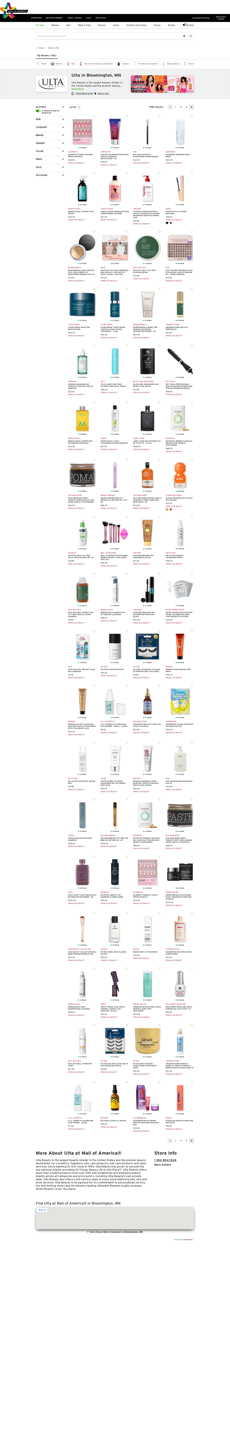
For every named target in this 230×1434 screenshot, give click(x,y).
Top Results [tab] (47, 55)
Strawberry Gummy (171, 509)
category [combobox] (41, 127)
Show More (77, 89)
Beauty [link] (102, 25)
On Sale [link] (40, 25)
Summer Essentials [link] (136, 25)
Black (167, 223)
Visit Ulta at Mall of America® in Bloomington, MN (116, 1232)
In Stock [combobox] (41, 107)
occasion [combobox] (41, 175)
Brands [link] (171, 25)
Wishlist (190, 25)
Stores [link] (157, 25)
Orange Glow (167, 509)
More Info (103, 93)
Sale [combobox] (39, 167)
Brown (171, 223)
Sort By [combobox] (72, 107)
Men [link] (69, 25)
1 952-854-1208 (84, 93)
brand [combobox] (39, 135)
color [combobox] (39, 151)
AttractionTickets (221, 18)
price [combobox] (39, 159)
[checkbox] (42, 63)
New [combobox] (38, 119)
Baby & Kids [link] (84, 25)
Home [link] (116, 25)
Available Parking (201, 18)
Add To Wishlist (94, 116)
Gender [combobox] (40, 143)
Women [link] (55, 25)
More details (162, 1164)
